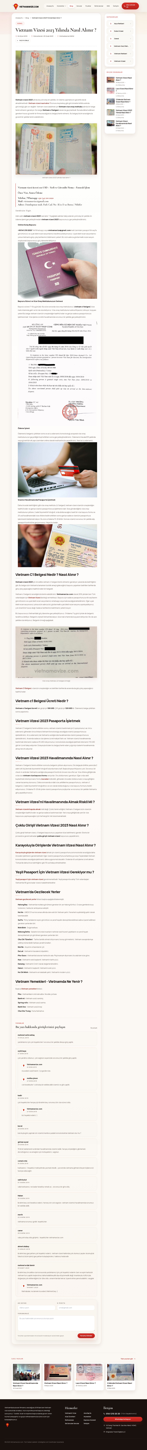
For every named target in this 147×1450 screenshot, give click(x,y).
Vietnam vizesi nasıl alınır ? (39, 103)
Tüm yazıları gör (127, 1359)
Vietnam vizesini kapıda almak (28, 809)
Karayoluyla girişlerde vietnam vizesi (31, 852)
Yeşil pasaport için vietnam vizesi (29, 879)
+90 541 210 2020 (45, 198)
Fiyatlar (88, 6)
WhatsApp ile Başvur (123, 1419)
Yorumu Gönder (86, 1336)
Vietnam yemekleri (29, 989)
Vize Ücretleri (70, 1417)
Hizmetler (60, 6)
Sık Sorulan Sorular (72, 1423)
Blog (71, 6)
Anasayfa (49, 6)
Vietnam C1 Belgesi (23, 688)
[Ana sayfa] (25, 6)
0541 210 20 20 (130, 6)
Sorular (79, 6)
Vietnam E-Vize (70, 1413)
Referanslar (98, 6)
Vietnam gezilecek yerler (25, 899)
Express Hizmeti (90, 1420)
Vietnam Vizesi (34, 597)
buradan (45, 779)
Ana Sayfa (87, 1413)
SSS (108, 6)
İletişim (116, 6)
